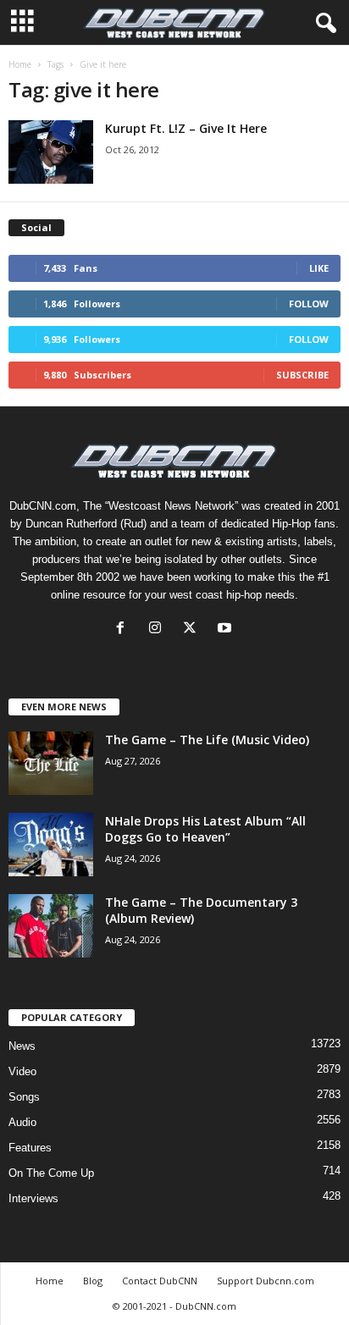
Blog (92, 1280)
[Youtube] (226, 629)
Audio (22, 1122)
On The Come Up (51, 1173)
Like (319, 268)
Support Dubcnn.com (265, 1280)
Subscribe (302, 374)
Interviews (33, 1198)
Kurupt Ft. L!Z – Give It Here (186, 128)
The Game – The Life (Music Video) (207, 740)
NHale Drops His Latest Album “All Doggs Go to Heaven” (205, 829)
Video (22, 1071)
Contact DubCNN (159, 1280)
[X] (193, 629)
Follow (309, 303)
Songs (24, 1096)
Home (19, 64)
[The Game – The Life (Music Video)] (50, 763)
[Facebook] (124, 629)
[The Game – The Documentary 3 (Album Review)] (50, 926)
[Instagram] (158, 629)
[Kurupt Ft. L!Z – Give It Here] (50, 152)
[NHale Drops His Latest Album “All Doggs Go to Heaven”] (50, 844)
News (22, 1046)
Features (30, 1147)
